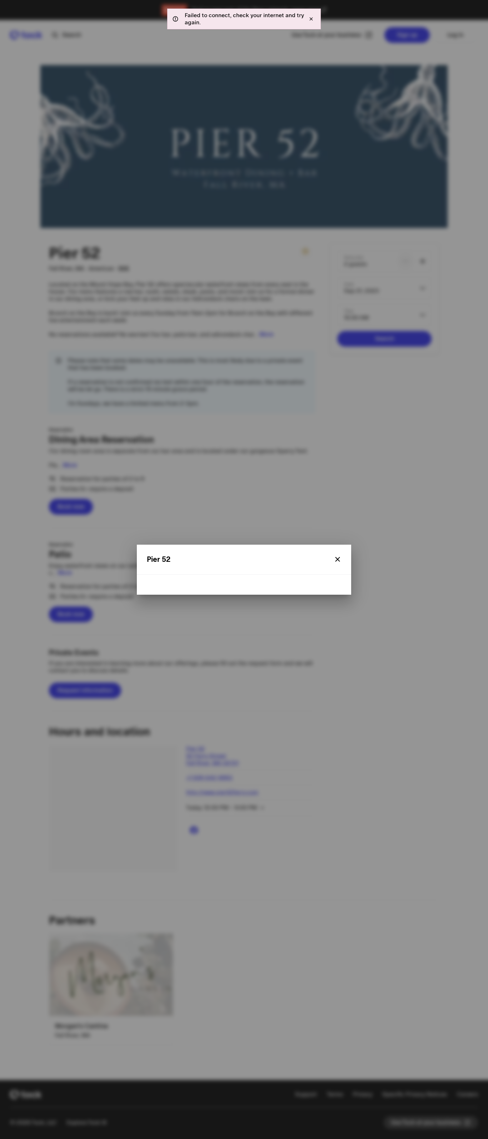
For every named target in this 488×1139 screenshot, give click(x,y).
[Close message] (311, 19)
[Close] (337, 559)
